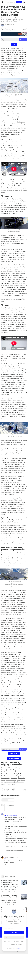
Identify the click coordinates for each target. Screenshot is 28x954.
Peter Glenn (15, 772)
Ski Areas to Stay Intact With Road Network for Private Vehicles (10, 899)
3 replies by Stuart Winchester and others (14, 851)
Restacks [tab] (11, 800)
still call (3, 729)
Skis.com (20, 778)
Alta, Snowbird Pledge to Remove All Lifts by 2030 (9, 896)
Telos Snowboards (11, 780)
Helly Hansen (11, 768)
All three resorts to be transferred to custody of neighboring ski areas (10, 887)
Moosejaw (14, 778)
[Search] (25, 876)
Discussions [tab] (12, 876)
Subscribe (19, 2)
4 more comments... (6, 869)
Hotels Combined (9, 782)
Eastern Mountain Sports (8, 784)
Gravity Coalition (18, 774)
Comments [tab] (4, 800)
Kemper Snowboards (7, 774)
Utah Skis (9, 770)
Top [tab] (3, 876)
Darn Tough (4, 776)
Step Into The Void (6, 504)
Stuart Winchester (9, 24)
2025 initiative (11, 116)
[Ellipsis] (26, 814)
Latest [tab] (6, 876)
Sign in (25, 2)
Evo (2, 782)
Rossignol (18, 768)
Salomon (3, 770)
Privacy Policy (19, 944)
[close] (23, 909)
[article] (14, 886)
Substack (6, 951)
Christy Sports (21, 780)
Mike (5, 814)
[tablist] (7, 799)
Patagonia (4, 768)
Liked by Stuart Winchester (11, 815)
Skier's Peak (12, 776)
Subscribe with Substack (15, 938)
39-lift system (21, 122)
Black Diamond (19, 782)
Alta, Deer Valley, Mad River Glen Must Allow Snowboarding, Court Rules (9, 882)
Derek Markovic (8, 857)
